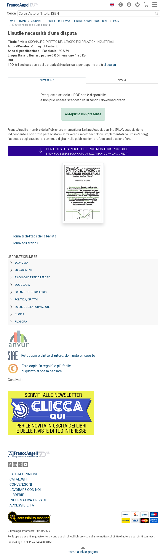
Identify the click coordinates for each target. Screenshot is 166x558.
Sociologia (22, 284)
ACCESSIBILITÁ (22, 505)
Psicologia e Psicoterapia (32, 277)
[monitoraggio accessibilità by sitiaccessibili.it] (29, 514)
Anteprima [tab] (47, 80)
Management (24, 270)
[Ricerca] (156, 13)
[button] (111, 5)
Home (11, 21)
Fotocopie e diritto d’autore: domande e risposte (58, 355)
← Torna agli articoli (23, 243)
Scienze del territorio (31, 292)
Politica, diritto (26, 299)
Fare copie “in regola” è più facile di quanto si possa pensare (46, 368)
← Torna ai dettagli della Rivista (32, 236)
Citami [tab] (122, 80)
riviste (22, 21)
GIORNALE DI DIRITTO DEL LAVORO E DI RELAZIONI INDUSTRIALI (69, 21)
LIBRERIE (17, 495)
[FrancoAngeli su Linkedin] (15, 465)
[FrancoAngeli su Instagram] (20, 465)
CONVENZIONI (21, 484)
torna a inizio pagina (83, 552)
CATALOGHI (19, 479)
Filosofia (21, 321)
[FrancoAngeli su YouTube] (25, 465)
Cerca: (11, 13)
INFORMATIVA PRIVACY (28, 500)
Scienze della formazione (32, 306)
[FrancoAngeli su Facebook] (10, 465)
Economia (21, 262)
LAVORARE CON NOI (25, 490)
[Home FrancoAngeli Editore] (22, 5)
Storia (19, 314)
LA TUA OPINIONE (24, 474)
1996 (116, 21)
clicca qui (110, 64)
